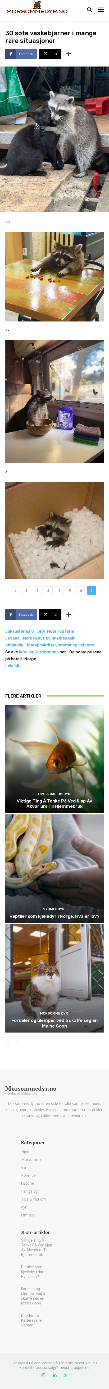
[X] (65, 1375)
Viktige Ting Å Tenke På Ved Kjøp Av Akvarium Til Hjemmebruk (54, 803)
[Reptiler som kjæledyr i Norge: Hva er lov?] (54, 868)
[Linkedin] (54, 1375)
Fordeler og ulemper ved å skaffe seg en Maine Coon (54, 1023)
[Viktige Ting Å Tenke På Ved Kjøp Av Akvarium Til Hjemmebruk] (54, 759)
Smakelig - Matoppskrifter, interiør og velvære (49, 644)
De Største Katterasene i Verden (32, 1320)
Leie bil (12, 665)
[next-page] (17, 1042)
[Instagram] (43, 1375)
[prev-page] (8, 1042)
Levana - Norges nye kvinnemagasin (40, 638)
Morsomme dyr (54, 1013)
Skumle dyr (54, 909)
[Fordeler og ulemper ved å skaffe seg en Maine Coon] (54, 978)
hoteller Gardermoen (39, 651)
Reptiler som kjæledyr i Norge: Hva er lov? (54, 916)
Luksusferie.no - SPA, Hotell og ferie (39, 631)
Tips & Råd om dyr (53, 794)
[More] (68, 54)
